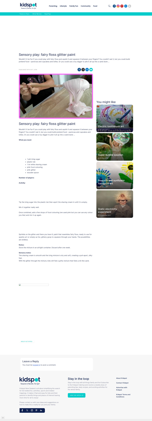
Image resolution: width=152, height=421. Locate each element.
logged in (36, 365)
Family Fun (73, 6)
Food (95, 6)
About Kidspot (121, 378)
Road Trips (48, 14)
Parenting (53, 6)
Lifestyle (63, 6)
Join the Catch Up (76, 395)
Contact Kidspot (122, 383)
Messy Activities (26, 341)
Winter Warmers (36, 14)
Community (85, 6)
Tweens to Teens (24, 14)
